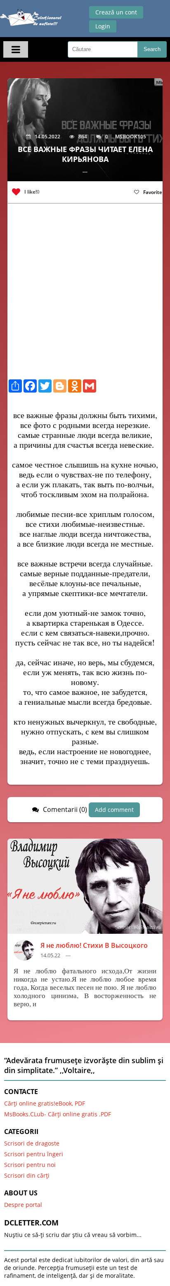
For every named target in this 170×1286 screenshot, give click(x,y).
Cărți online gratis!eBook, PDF (44, 1103)
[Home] (31, 19)
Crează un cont (116, 12)
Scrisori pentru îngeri (33, 1154)
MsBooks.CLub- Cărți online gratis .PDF (57, 1114)
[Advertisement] (85, 294)
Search (152, 49)
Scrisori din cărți (27, 1175)
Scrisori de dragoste (31, 1143)
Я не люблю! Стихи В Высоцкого (94, 945)
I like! (32, 191)
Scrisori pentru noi (30, 1165)
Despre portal (23, 1205)
